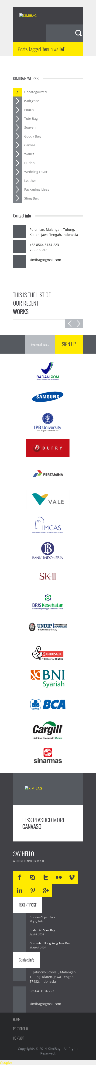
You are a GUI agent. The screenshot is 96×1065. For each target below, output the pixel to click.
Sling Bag (31, 198)
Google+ (6, 1062)
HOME (16, 1019)
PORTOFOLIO (20, 1028)
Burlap (29, 163)
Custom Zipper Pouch (43, 917)
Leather (30, 180)
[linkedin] (19, 890)
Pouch (29, 109)
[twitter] (45, 877)
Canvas (29, 145)
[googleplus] (45, 890)
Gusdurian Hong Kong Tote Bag (50, 943)
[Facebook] (19, 877)
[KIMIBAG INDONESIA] (32, 16)
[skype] (32, 877)
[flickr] (58, 877)
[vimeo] (71, 877)
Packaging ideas (36, 189)
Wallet (29, 154)
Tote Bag (31, 118)
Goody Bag (32, 136)
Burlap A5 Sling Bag (42, 930)
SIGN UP (69, 344)
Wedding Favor (36, 171)
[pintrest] (32, 890)
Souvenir (31, 127)
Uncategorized (35, 92)
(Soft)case (31, 101)
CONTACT (18, 1038)
